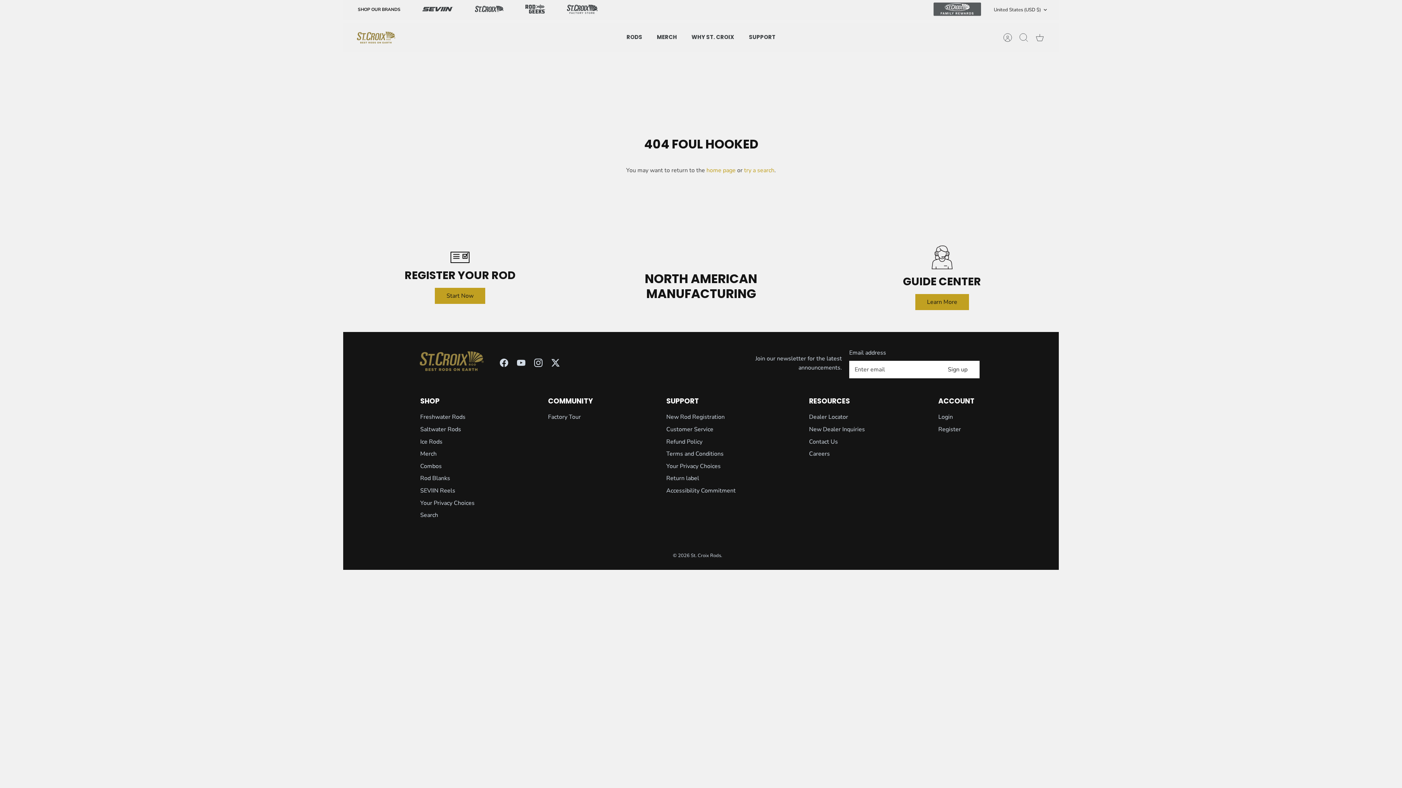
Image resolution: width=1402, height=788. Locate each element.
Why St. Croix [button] (713, 37)
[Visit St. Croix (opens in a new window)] (489, 10)
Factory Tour (564, 417)
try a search (759, 170)
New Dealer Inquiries (837, 429)
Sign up (958, 370)
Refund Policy (684, 442)
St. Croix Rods (706, 555)
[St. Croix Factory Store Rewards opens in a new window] (582, 10)
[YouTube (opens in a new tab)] (521, 363)
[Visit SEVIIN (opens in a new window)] (437, 10)
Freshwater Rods (443, 417)
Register (949, 429)
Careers (819, 454)
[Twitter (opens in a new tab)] (555, 363)
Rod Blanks (435, 478)
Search (429, 515)
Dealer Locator (828, 417)
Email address (867, 353)
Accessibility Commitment (701, 491)
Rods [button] (634, 37)
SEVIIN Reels (437, 491)
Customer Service (689, 429)
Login (945, 417)
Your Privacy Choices (447, 503)
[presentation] (376, 38)
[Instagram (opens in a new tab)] (538, 363)
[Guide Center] (942, 257)
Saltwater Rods (440, 429)
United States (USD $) (1017, 10)
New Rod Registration (695, 417)
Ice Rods (431, 442)
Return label (682, 478)
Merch (428, 454)
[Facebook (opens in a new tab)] (504, 363)
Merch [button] (667, 37)
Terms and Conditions (695, 454)
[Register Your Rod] (460, 257)
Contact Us (823, 442)
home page (721, 170)
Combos (431, 466)
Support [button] (762, 37)
